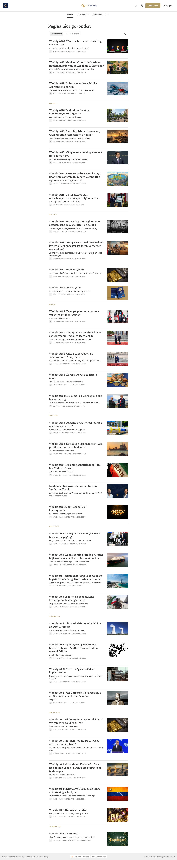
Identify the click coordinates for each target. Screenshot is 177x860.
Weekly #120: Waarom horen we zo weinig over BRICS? (75, 43)
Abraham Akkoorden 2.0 (60, 318)
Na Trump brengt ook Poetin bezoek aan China (70, 339)
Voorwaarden (30, 856)
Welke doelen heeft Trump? (61, 471)
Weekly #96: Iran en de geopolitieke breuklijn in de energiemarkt (71, 598)
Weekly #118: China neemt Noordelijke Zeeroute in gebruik (73, 85)
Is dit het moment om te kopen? (63, 726)
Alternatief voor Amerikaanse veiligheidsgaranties (71, 69)
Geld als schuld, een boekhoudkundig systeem (70, 291)
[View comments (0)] (69, 54)
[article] (88, 47)
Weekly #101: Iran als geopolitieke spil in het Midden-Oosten (74, 466)
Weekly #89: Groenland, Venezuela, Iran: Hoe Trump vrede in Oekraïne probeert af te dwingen (75, 768)
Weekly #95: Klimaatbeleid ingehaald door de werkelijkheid (75, 625)
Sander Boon (81, 51)
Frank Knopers (66, 51)
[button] (70, 15)
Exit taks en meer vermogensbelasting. (66, 381)
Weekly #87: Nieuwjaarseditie (67, 809)
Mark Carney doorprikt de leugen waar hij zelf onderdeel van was (76, 748)
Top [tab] (66, 34)
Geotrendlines (61, 496)
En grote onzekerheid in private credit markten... (70, 540)
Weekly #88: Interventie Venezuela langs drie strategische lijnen (74, 790)
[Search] (136, 5)
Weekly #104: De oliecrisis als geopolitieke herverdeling (75, 397)
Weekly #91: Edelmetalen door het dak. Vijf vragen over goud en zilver (75, 721)
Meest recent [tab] (56, 34)
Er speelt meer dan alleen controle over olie (68, 603)
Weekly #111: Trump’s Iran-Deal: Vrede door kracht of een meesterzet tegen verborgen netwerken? (76, 246)
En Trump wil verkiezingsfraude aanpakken (68, 159)
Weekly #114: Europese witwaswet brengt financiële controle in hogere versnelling (74, 175)
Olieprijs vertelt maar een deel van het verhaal (69, 138)
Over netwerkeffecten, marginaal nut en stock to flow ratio (75, 273)
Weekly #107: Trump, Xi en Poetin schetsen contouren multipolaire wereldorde (75, 334)
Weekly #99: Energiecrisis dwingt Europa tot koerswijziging (75, 535)
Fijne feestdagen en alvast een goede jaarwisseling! (72, 837)
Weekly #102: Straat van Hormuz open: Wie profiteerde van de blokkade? (76, 445)
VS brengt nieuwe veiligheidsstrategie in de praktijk (72, 795)
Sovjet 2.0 (53, 699)
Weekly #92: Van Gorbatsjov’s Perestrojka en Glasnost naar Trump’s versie (75, 694)
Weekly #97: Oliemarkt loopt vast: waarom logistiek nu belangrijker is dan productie (75, 577)
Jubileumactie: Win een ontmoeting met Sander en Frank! (73, 487)
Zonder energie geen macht (61, 450)
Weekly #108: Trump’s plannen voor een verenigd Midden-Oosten (74, 313)
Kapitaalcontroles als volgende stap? (65, 180)
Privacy (21, 856)
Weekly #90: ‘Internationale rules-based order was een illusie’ (74, 742)
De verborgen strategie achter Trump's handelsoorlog (73, 228)
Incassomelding (42, 856)
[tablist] (64, 33)
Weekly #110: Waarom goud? (66, 269)
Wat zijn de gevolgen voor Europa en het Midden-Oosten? (75, 582)
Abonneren (152, 5)
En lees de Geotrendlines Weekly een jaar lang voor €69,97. (75, 493)
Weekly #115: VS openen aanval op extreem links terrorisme (76, 154)
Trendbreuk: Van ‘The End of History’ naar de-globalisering (75, 360)
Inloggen (167, 5)
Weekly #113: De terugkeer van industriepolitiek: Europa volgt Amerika (74, 196)
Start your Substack (81, 856)
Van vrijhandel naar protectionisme (64, 201)
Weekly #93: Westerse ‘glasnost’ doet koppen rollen (72, 670)
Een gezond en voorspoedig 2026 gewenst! (68, 813)
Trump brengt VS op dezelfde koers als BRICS (69, 48)
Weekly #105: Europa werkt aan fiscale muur (73, 376)
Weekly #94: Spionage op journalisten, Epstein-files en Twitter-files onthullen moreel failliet (73, 648)
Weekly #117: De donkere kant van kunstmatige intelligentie (70, 112)
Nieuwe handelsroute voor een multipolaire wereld (72, 90)
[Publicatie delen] (141, 5)
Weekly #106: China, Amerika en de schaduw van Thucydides (71, 355)
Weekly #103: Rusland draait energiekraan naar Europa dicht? (75, 424)
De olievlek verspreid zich (60, 654)
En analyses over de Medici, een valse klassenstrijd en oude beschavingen (75, 254)
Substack (147, 856)
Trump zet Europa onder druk (62, 774)
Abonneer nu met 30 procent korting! (66, 513)
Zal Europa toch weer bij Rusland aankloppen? (69, 561)
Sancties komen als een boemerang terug (67, 429)
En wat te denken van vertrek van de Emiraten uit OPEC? (74, 402)
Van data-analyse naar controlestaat (65, 117)
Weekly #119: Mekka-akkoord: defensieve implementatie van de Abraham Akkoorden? (76, 64)
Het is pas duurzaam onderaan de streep (67, 630)
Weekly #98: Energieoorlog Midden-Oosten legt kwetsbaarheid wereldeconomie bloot (76, 556)
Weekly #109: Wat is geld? (65, 287)
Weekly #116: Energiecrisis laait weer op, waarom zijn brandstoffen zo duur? (74, 133)
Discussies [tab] (74, 34)
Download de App (99, 856)
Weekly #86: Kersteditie (64, 833)
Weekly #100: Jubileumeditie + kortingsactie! (68, 508)
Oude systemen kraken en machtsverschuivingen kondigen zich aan (75, 677)
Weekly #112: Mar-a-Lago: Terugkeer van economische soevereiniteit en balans (74, 223)
